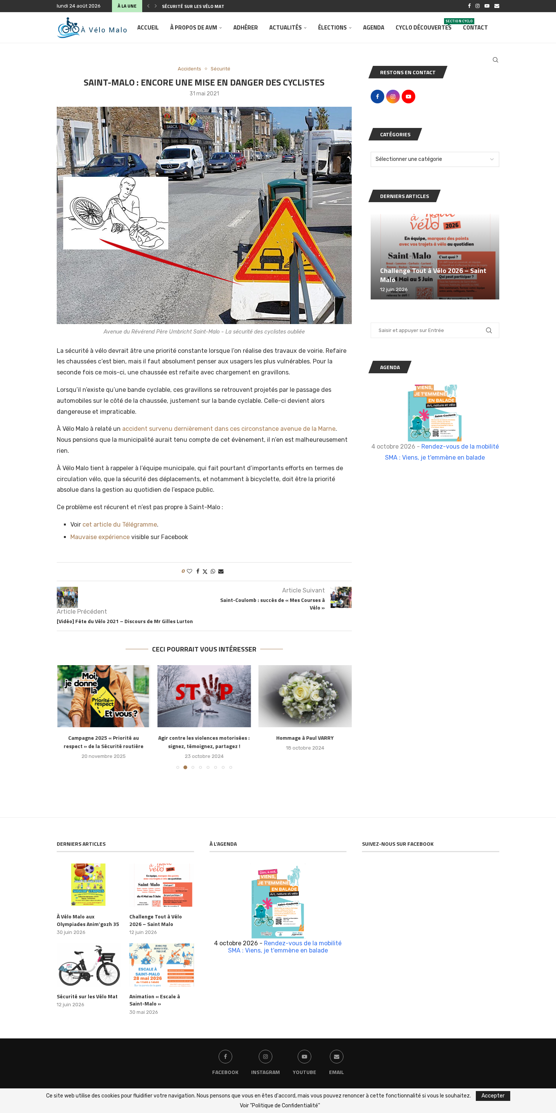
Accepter (493, 1096)
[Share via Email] (221, 571)
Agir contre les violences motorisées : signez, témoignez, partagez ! (204, 742)
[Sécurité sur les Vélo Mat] (89, 965)
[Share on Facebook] (197, 571)
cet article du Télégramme (119, 524)
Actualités (285, 27)
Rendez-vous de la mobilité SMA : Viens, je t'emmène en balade (285, 947)
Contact (475, 27)
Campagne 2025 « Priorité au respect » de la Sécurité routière (103, 742)
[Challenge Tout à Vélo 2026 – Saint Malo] (435, 257)
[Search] (495, 60)
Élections (332, 27)
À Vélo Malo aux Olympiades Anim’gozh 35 (88, 920)
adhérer (245, 27)
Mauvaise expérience (100, 537)
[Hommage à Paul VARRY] (305, 696)
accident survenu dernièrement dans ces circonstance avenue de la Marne (228, 428)
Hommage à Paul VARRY (305, 738)
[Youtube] (487, 6)
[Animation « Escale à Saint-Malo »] (161, 965)
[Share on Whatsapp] (213, 571)
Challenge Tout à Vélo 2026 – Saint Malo (433, 275)
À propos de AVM (193, 27)
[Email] (496, 6)
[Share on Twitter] (205, 571)
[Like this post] (189, 571)
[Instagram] (477, 6)
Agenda (373, 27)
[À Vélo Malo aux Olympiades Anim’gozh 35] (89, 885)
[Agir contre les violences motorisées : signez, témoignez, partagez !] (204, 696)
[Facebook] (469, 6)
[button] (148, 6)
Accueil (148, 27)
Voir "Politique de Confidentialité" (280, 1105)
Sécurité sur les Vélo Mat (193, 6)
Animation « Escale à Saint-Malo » (154, 1000)
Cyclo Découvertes (424, 25)
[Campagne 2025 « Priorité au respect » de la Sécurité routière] (103, 696)
